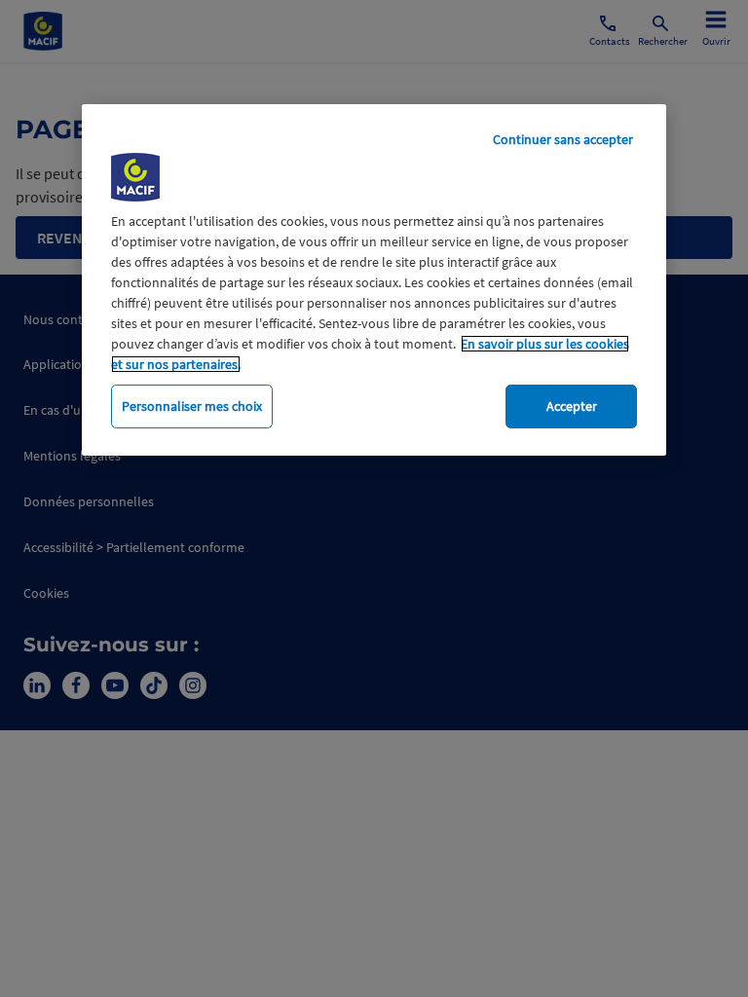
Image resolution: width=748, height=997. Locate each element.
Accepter (571, 406)
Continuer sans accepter (563, 139)
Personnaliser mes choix (192, 406)
